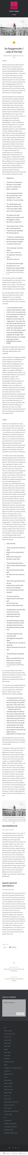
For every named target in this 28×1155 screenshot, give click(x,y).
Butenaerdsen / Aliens (9, 1033)
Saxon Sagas (14, 11)
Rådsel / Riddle (8, 1092)
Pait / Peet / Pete (8, 1089)
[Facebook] (15, 1147)
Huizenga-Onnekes (9, 1061)
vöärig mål (10, 84)
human (5, 1064)
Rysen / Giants (7, 1099)
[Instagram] (12, 1147)
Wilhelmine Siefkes (8, 1129)
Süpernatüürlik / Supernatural (11, 1102)
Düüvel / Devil (7, 1037)
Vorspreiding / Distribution (10, 1126)
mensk (5, 1077)
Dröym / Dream (8, 1040)
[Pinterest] (19, 1147)
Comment (20, 1013)
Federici (6, 1049)
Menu (14, 14)
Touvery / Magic (8, 1114)
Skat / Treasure (8, 1108)
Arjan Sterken (12, 55)
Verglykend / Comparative (10, 1123)
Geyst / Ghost (7, 1052)
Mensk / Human (8, 1080)
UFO (5, 1117)
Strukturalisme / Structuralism (11, 1111)
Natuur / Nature (8, 1086)
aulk (5, 1027)
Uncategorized (7, 1120)
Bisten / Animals (8, 1030)
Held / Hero (7, 1058)
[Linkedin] (9, 1147)
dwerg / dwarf (7, 1043)
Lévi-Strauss (7, 1071)
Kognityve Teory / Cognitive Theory (13, 1068)
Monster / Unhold (8, 1083)
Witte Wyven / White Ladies (11, 1133)
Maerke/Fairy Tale (8, 1074)
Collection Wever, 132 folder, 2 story (15, 733)
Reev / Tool (7, 1095)
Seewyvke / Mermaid (9, 1105)
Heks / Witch (7, 1055)
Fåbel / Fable (7, 1046)
